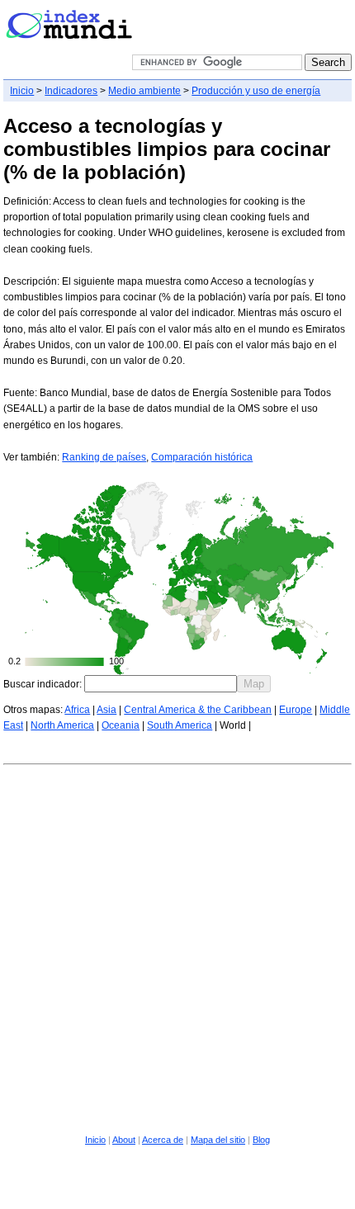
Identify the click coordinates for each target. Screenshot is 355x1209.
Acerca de (162, 1140)
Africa (77, 709)
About (123, 1140)
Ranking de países (104, 457)
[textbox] (160, 683)
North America (62, 725)
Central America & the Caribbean (198, 709)
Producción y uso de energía (256, 91)
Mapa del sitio (218, 1140)
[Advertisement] (177, 946)
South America (179, 725)
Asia (106, 709)
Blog (261, 1140)
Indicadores (71, 91)
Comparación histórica (202, 457)
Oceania (121, 725)
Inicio (22, 91)
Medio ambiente (144, 91)
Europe (295, 709)
